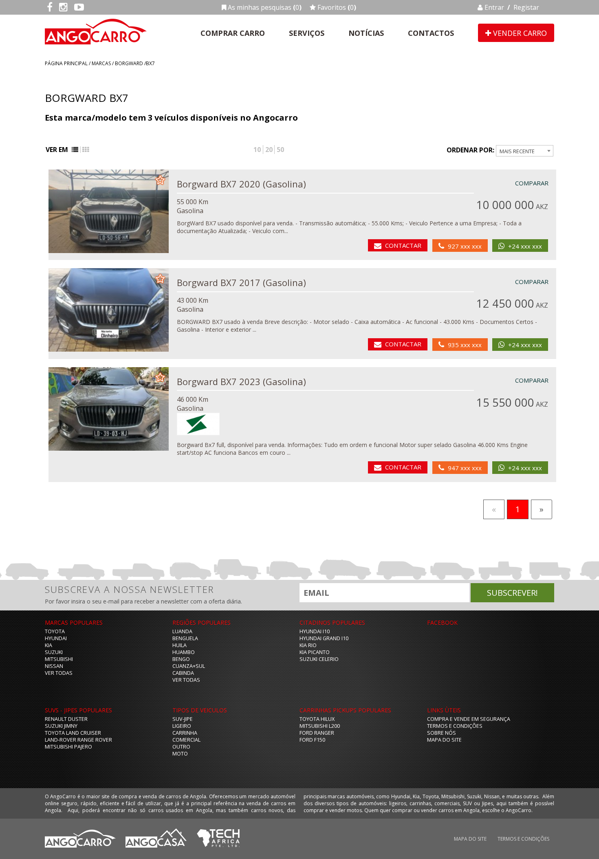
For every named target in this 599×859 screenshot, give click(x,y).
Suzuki (54, 652)
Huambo (183, 652)
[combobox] (524, 150)
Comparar (531, 183)
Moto (180, 753)
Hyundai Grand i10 (324, 638)
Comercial (186, 739)
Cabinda (183, 673)
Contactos (431, 33)
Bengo (181, 659)
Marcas (101, 63)
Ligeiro (181, 725)
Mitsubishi (59, 659)
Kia (48, 645)
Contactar (403, 245)
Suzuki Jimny (61, 725)
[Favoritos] (160, 179)
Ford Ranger (317, 732)
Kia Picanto (315, 652)
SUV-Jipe (182, 719)
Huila (179, 645)
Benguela (185, 638)
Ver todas (59, 673)
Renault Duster (66, 719)
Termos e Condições (454, 725)
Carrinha (184, 732)
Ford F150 (312, 739)
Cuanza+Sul (188, 666)
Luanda (182, 631)
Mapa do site (444, 739)
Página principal (66, 63)
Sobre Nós (441, 732)
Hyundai (56, 638)
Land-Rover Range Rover (78, 739)
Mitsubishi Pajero (68, 746)
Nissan (54, 666)
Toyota (55, 631)
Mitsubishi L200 (320, 725)
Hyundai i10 (315, 631)
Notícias (366, 33)
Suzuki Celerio (319, 659)
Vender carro (519, 33)
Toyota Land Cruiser (73, 732)
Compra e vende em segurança (468, 719)
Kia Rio (308, 645)
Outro (181, 746)
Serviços (306, 33)
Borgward (129, 63)
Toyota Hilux (317, 719)
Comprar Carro (232, 33)
